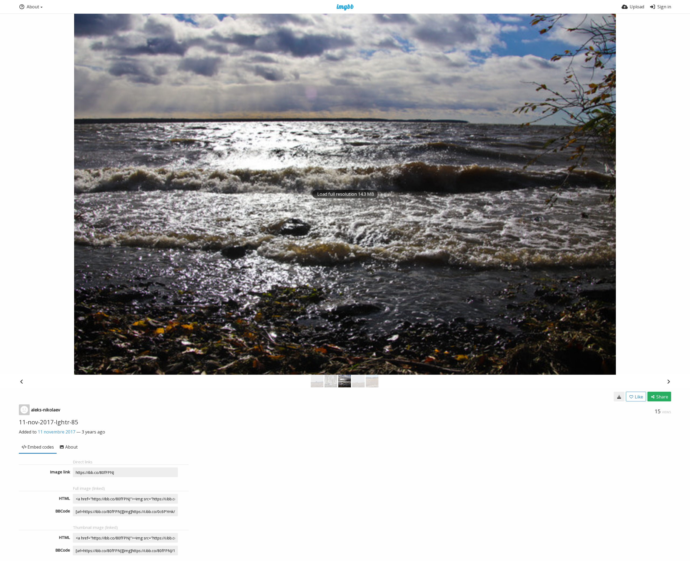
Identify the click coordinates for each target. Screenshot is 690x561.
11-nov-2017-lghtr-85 (48, 422)
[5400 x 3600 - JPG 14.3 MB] (619, 396)
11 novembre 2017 (56, 432)
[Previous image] (21, 381)
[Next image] (668, 381)
